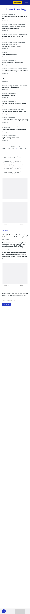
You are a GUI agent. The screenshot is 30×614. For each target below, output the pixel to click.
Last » (16, 152)
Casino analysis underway (9, 54)
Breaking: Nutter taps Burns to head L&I (14, 112)
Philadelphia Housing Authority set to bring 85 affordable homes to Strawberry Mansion (15, 236)
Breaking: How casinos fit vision (11, 46)
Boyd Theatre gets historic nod (11, 138)
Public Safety (5, 26)
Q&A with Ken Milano (8, 95)
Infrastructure (12, 24)
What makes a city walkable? (10, 87)
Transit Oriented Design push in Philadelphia (15, 71)
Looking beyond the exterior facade (12, 62)
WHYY (6, 2)
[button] (4, 611)
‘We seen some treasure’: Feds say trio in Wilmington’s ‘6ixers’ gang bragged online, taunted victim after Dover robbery (14, 245)
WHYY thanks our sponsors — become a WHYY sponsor (15, 200)
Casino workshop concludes (10, 28)
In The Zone (5, 79)
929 (13, 148)
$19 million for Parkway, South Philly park (14, 130)
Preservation (21, 24)
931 (21, 148)
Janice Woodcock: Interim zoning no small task (14, 17)
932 (25, 148)
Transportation (21, 26)
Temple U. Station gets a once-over (12, 36)
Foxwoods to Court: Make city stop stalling (15, 120)
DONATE (18, 2)
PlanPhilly (5, 14)
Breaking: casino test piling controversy (14, 103)
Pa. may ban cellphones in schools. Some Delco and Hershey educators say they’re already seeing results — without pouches (14, 254)
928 (9, 148)
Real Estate (11, 14)
